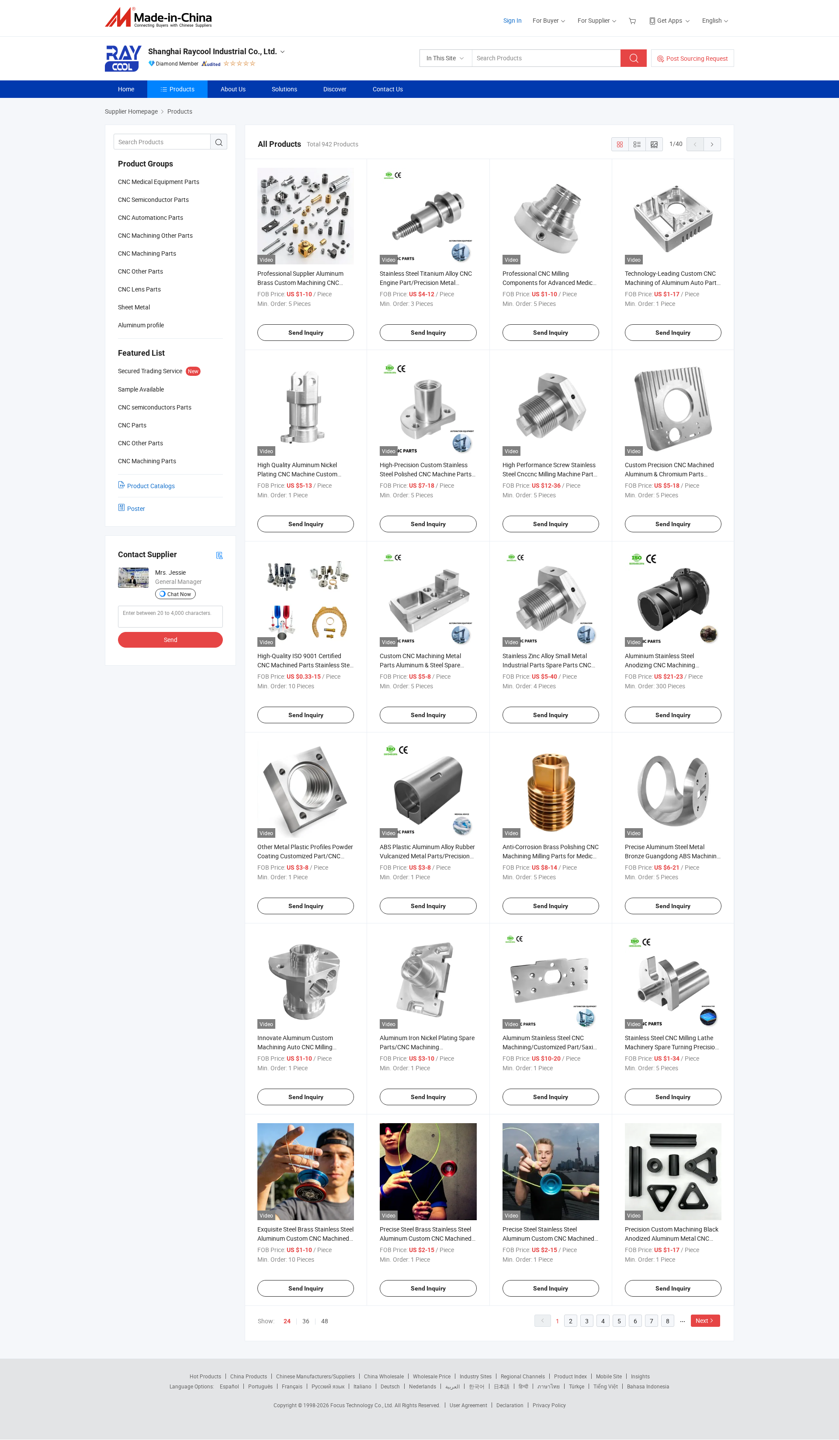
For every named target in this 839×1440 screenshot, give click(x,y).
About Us (233, 89)
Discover (335, 89)
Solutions (284, 89)
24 (287, 1321)
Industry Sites (476, 1376)
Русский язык (328, 1386)
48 (324, 1321)
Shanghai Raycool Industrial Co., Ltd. (212, 51)
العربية (452, 1386)
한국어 (477, 1386)
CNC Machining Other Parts (155, 235)
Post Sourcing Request (697, 58)
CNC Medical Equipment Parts (158, 181)
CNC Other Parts (140, 271)
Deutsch (390, 1386)
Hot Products (205, 1376)
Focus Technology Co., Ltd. (362, 1405)
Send (170, 639)
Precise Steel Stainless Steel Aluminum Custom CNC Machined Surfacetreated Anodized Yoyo (548, 1238)
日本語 (502, 1386)
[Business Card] (219, 555)
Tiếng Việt (605, 1386)
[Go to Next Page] (712, 144)
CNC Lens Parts (139, 289)
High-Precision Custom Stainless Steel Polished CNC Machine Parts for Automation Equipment (426, 474)
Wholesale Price (432, 1376)
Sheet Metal (134, 307)
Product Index (570, 1376)
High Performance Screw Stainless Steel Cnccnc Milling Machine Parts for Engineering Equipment (549, 474)
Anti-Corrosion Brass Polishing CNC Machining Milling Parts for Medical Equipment (551, 856)
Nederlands (422, 1386)
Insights (640, 1376)
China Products (248, 1376)
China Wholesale (384, 1376)
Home (126, 89)
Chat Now (179, 593)
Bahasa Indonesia (648, 1386)
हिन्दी (523, 1386)
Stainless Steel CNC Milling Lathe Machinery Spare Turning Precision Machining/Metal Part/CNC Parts (671, 1047)
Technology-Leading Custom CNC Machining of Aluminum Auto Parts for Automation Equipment (672, 282)
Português (260, 1386)
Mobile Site (609, 1376)
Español (229, 1386)
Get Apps (669, 20)
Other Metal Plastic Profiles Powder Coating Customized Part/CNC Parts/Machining (305, 856)
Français (292, 1386)
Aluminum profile (141, 325)
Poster (136, 508)
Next (702, 1320)
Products (182, 89)
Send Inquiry (305, 332)
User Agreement (468, 1405)
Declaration (510, 1405)
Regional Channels (523, 1376)
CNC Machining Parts (147, 253)
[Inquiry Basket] (633, 20)
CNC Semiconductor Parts (153, 199)
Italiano (362, 1386)
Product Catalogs (151, 486)
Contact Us (388, 89)
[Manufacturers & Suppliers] (161, 17)
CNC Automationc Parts (150, 217)
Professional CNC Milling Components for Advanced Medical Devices (550, 282)
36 (305, 1321)
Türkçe (576, 1386)
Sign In (512, 20)
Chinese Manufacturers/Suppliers (315, 1376)
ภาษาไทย (548, 1386)
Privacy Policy (549, 1405)
